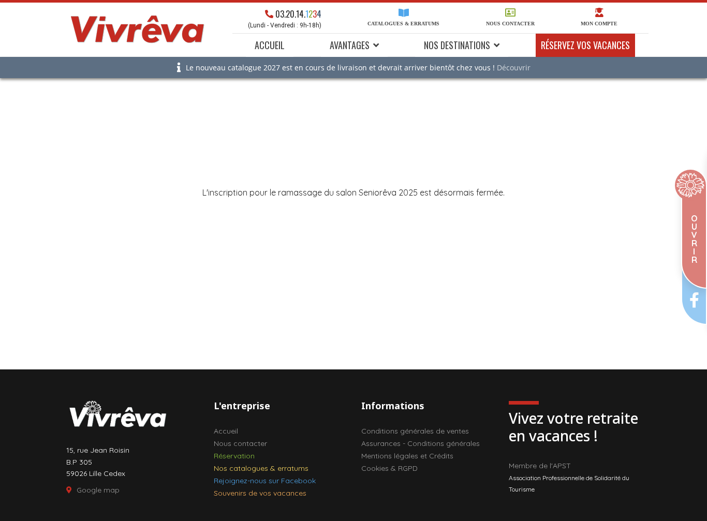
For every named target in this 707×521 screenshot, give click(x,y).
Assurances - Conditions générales (420, 443)
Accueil (270, 45)
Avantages (350, 45)
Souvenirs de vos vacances (260, 493)
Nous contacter (510, 23)
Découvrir (514, 67)
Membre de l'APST (540, 465)
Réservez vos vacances (585, 45)
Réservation (234, 455)
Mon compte (599, 23)
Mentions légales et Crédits (407, 455)
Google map (98, 490)
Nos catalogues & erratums (261, 468)
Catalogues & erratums (403, 23)
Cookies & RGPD (389, 468)
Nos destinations (457, 45)
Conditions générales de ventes (415, 431)
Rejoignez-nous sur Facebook (265, 480)
